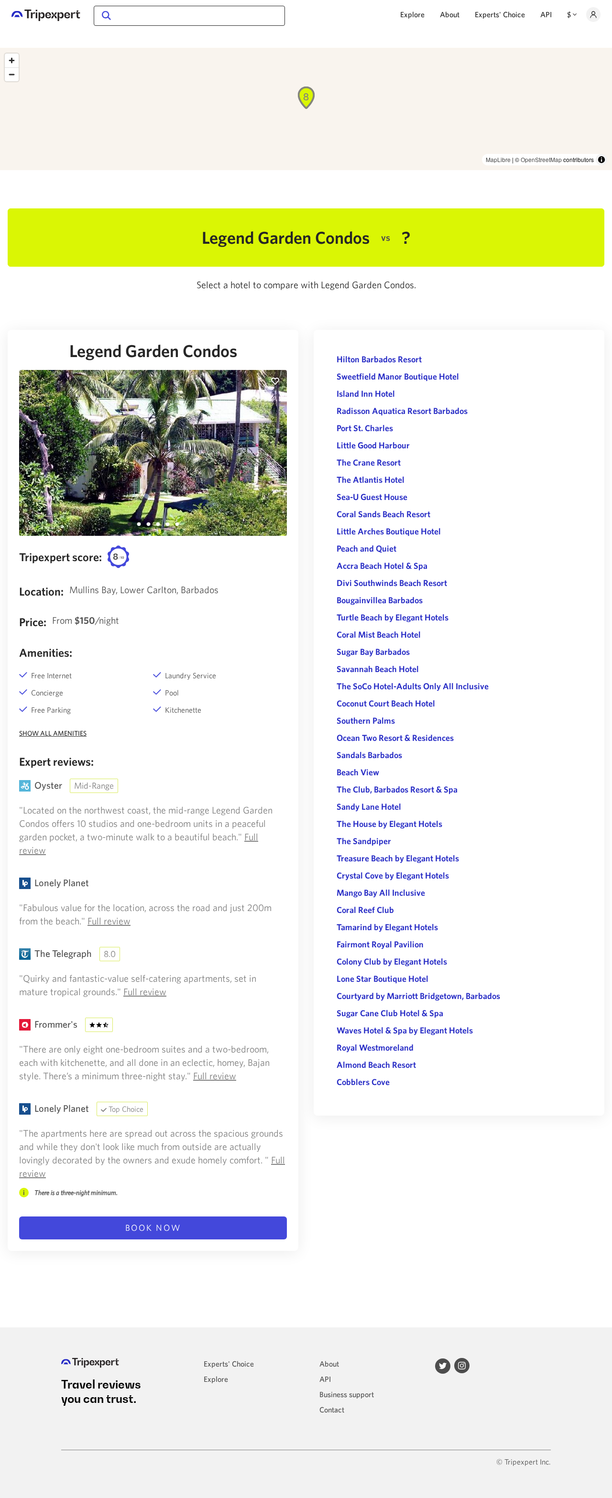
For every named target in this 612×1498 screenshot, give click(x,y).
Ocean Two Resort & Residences (395, 738)
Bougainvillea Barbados (380, 600)
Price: (32, 622)
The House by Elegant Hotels (389, 824)
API (546, 14)
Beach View (358, 772)
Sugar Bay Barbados (373, 652)
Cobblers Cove (363, 1082)
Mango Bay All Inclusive (381, 893)
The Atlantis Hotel (370, 480)
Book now (153, 1228)
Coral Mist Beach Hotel (379, 635)
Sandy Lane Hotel (369, 807)
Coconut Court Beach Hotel (386, 703)
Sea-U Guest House (372, 497)
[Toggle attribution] (601, 159)
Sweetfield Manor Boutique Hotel (398, 376)
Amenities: (45, 652)
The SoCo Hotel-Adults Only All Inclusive (413, 686)
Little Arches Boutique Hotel (389, 531)
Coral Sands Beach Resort (383, 514)
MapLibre (498, 159)
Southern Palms (366, 721)
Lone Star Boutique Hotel (382, 979)
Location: (41, 591)
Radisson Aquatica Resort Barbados (402, 411)
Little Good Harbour (373, 445)
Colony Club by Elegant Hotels (392, 961)
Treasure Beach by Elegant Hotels (398, 858)
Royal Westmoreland (375, 1047)
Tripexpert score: (60, 557)
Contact (331, 1409)
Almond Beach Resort (376, 1065)
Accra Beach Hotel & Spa (382, 566)
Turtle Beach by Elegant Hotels (392, 617)
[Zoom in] (12, 60)
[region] (306, 109)
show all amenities (53, 733)
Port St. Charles (365, 428)
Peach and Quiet (366, 548)
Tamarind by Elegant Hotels (387, 927)
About (449, 14)
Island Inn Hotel (366, 394)
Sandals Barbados (369, 755)
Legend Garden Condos (153, 350)
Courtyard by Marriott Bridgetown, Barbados (418, 996)
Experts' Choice (500, 14)
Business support (346, 1394)
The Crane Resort (369, 462)
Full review (109, 920)
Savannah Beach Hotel (378, 669)
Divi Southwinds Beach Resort (392, 583)
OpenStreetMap (541, 159)
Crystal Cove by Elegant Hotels (393, 875)
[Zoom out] (12, 74)
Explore (412, 14)
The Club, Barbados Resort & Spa (397, 789)
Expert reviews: (56, 761)
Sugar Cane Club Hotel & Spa (390, 1013)
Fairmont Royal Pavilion (380, 944)
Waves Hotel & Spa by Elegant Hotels (405, 1030)
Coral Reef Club (365, 910)
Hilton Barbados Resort (379, 359)
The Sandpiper (364, 841)
